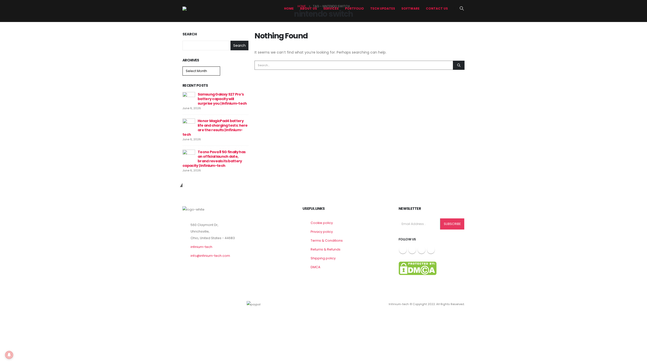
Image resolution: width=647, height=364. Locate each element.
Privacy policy (322, 232)
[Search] (459, 65)
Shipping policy (323, 258)
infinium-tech (201, 247)
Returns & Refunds (325, 249)
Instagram (421, 250)
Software (410, 8)
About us (308, 8)
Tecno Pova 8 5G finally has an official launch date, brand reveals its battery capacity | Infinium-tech (213, 158)
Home (289, 8)
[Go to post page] (188, 98)
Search (189, 34)
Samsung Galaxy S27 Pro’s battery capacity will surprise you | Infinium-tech (222, 99)
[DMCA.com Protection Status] (417, 268)
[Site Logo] (201, 9)
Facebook (403, 250)
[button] (462, 8)
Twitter (412, 250)
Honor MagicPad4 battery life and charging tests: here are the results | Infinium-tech (215, 127)
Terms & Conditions (327, 240)
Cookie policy (322, 223)
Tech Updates (382, 8)
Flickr (431, 250)
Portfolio (354, 8)
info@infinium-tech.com (210, 256)
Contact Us (437, 8)
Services (331, 8)
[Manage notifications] (9, 355)
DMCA (315, 267)
